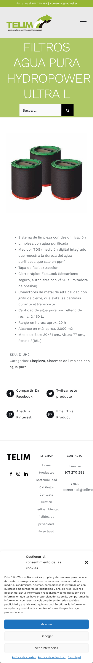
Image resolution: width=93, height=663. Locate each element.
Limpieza (37, 361)
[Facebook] (11, 474)
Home (46, 465)
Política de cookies (24, 657)
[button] (86, 562)
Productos (46, 472)
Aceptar (46, 624)
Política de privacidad (52, 657)
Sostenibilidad (46, 480)
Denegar (46, 636)
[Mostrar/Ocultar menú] (83, 23)
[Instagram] (18, 474)
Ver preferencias (46, 648)
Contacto (46, 494)
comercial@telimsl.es (63, 3)
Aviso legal (74, 657)
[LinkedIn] (26, 474)
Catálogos (46, 487)
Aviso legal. (46, 531)
